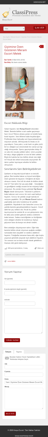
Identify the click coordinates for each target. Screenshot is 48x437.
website (7, 300)
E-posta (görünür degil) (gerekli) (15, 289)
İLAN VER (39, 28)
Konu (6, 379)
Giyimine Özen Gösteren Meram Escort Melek (15, 50)
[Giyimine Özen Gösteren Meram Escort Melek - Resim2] (15, 115)
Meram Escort (15, 37)
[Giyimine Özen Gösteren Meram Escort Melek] (19, 89)
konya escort (19, 436)
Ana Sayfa (6, 37)
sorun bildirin (11, 261)
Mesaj (7, 387)
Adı (6, 364)
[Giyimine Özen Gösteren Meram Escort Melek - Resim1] (8, 115)
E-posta (7, 371)
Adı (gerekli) (8, 279)
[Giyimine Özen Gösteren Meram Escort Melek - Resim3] (21, 115)
